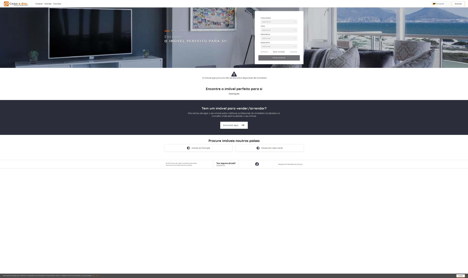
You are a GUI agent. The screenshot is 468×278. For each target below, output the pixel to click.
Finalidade (266, 18)
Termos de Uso (171, 165)
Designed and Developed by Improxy (290, 164)
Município (265, 42)
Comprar (39, 4)
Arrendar (48, 4)
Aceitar (460, 276)
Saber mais (95, 275)
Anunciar (458, 4)
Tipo (263, 26)
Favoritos (57, 4)
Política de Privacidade (184, 165)
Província (265, 34)
